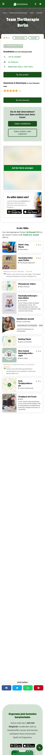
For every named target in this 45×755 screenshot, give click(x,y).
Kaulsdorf (39, 13)
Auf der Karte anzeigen (22, 168)
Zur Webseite (13, 62)
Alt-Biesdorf (31, 232)
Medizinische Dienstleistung (13, 46)
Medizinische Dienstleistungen (18, 13)
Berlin (32, 13)
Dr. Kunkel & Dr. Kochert (30, 235)
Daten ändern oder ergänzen (22, 132)
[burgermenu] (3, 4)
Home (5, 13)
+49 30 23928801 (14, 57)
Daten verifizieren (22, 124)
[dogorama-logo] (21, 4)
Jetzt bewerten (23, 100)
